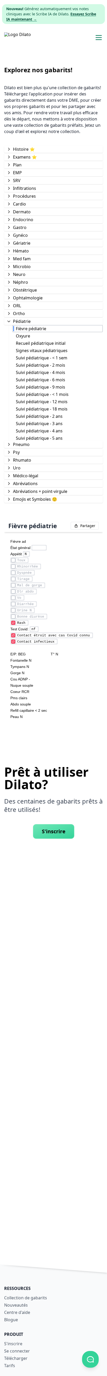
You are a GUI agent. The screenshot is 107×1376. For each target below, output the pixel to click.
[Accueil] (17, 37)
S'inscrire (53, 831)
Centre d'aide (17, 1312)
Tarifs (9, 1365)
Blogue (11, 1320)
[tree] (53, 324)
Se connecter (17, 1351)
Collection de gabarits (25, 1298)
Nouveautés (16, 1305)
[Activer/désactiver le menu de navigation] (99, 37)
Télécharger (16, 1358)
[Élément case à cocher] (13, 560)
